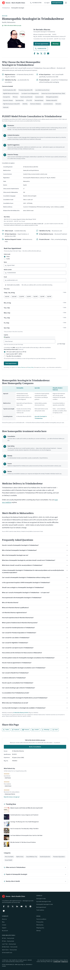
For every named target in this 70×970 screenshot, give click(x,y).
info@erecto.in (64, 961)
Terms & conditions (41, 919)
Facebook (16, 729)
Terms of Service (21, 367)
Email (5, 277)
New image (62, 344)
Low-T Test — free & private (9, 944)
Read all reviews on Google (11, 797)
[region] (35, 187)
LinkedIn (36, 729)
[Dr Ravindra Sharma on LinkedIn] (38, 53)
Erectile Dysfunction (45, 857)
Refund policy (39, 925)
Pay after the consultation (13, 356)
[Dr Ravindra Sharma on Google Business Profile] (48, 53)
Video (8, 256)
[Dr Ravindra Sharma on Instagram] (45, 53)
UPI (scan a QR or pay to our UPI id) (16, 352)
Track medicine (40, 910)
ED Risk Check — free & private (9, 947)
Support (4, 928)
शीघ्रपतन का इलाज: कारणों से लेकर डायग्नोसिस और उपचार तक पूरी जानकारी (26, 808)
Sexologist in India (41, 898)
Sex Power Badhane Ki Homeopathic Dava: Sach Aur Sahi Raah (26, 835)
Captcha (6, 335)
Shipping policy (40, 928)
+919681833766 (41, 48)
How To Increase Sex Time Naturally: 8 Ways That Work (24, 828)
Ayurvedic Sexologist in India (43, 901)
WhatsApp (56, 44)
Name (5, 262)
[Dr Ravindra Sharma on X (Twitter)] (41, 53)
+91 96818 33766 (56, 961)
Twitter (7, 729)
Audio (8, 259)
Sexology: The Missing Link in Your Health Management (24, 822)
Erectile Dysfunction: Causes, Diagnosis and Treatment (24, 815)
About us (4, 919)
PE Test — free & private (8, 941)
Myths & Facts (19, 857)
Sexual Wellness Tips (31, 857)
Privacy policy (39, 922)
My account (5, 930)
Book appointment (57, 3)
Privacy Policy (30, 367)
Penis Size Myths (9, 857)
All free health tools (7, 952)
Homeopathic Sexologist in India (44, 904)
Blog (3, 922)
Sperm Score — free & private (9, 950)
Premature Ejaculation (59, 857)
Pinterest (26, 729)
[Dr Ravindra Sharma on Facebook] (34, 53)
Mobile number (8, 269)
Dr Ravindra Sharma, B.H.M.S (20, 712)
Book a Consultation (35, 747)
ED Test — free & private (8, 938)
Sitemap (38, 930)
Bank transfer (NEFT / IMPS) (14, 354)
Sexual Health (8, 860)
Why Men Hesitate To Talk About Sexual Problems (23, 842)
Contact (4, 925)
